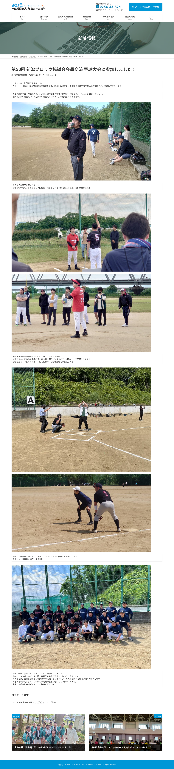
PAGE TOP (167, 743)
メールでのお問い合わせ (147, 6)
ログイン (39, 702)
